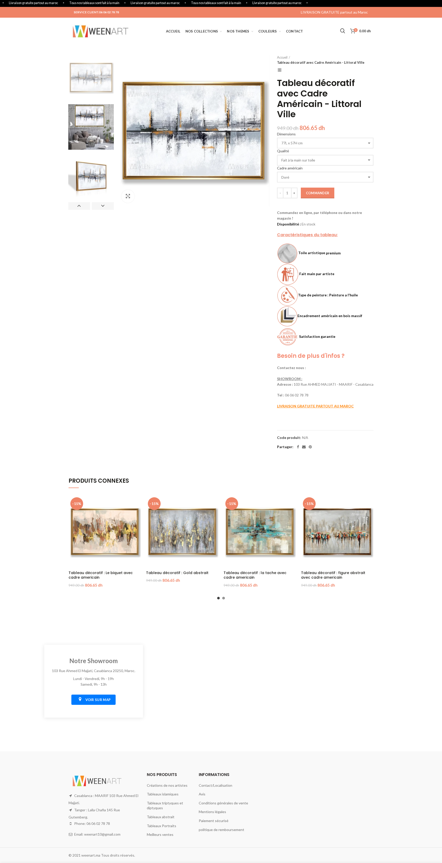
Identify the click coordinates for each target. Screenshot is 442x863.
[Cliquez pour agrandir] (127, 196)
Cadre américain (290, 168)
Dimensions (286, 134)
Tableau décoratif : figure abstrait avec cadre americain (333, 575)
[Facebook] (298, 447)
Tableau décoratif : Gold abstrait (177, 572)
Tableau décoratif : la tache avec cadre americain (255, 575)
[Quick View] (137, 504)
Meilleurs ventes (160, 834)
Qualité (283, 151)
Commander (317, 193)
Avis (202, 794)
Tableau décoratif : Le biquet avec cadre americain (101, 575)
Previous (79, 206)
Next (103, 206)
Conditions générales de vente (223, 803)
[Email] (304, 447)
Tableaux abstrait (160, 817)
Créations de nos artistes (167, 785)
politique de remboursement (221, 829)
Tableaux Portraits (161, 826)
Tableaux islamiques (163, 794)
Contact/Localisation (215, 785)
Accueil (282, 57)
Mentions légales (212, 812)
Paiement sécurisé (213, 820)
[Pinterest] (310, 447)
